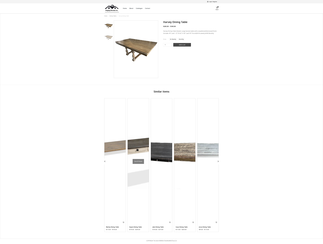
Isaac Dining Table (182, 227)
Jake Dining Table (158, 227)
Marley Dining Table (112, 227)
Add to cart (182, 45)
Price (164, 39)
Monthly (181, 39)
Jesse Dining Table (205, 227)
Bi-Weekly (173, 39)
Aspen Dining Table (135, 227)
